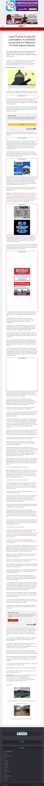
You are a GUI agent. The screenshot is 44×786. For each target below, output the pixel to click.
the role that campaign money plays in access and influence (21, 195)
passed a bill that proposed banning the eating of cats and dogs (21, 533)
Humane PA (9, 412)
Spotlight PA (25, 48)
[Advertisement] (22, 260)
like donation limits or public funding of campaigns (20, 198)
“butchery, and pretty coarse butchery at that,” (20, 485)
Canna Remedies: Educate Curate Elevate (22, 719)
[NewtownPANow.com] (22, 26)
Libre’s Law (10, 423)
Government (22, 34)
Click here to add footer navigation (36, 784)
